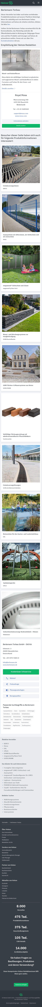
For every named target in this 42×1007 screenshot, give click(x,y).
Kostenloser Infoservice (21, 672)
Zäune (15, 710)
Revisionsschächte (10, 809)
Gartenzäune (7, 713)
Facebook (4, 883)
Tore (12, 719)
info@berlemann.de (10, 662)
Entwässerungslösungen (12, 485)
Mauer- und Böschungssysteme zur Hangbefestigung (15, 335)
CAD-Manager (6, 857)
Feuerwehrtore (25, 722)
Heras (6, 746)
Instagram (5, 886)
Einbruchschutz (17, 716)
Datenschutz (24, 1003)
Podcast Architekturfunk (9, 898)
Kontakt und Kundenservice (10, 835)
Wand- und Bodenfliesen (11, 73)
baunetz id (5, 875)
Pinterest (4, 888)
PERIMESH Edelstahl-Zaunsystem (16, 785)
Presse (4, 837)
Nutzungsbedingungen (13, 1003)
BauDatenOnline (7, 870)
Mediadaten (5, 840)
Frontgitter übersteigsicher (13, 768)
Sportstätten (22, 710)
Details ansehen (21, 125)
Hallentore (6, 719)
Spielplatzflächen (8, 710)
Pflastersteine (9, 807)
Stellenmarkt (6, 860)
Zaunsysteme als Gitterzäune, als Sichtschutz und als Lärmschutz (21, 236)
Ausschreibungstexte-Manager (11, 855)
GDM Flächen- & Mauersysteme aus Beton (18, 385)
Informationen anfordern (21, 121)
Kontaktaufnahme (7, 41)
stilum (6, 751)
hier (8, 24)
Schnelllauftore (7, 725)
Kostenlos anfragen (21, 984)
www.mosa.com (21, 116)
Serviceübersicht (7, 850)
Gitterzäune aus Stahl (11, 783)
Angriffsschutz (16, 725)
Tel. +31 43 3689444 (21, 109)
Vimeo (3, 893)
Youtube (4, 896)
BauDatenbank (6, 868)
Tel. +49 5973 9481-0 (11, 658)
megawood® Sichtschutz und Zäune (15, 286)
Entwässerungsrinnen (11, 186)
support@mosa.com (21, 113)
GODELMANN (8, 758)
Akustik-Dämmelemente (12, 802)
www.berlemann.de (10, 665)
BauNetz (4, 873)
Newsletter (5, 852)
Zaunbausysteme (26, 725)
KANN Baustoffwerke (11, 753)
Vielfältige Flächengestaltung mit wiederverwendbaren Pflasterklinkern (16, 435)
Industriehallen (7, 722)
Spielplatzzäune (26, 713)
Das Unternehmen (7, 832)
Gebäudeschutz (7, 716)
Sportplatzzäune (16, 713)
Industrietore (18, 719)
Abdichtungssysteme (11, 800)
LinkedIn (4, 891)
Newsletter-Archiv (7, 842)
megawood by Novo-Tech (13, 756)
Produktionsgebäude (28, 716)
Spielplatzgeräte (9, 583)
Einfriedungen (30, 710)
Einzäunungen (7, 728)
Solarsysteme (9, 812)
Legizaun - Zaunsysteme (12, 780)
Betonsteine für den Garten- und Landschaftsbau (20, 534)
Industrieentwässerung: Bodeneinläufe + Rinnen (20, 632)
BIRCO (6, 744)
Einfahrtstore (16, 722)
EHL (5, 748)
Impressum (32, 1003)
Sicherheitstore (27, 719)
